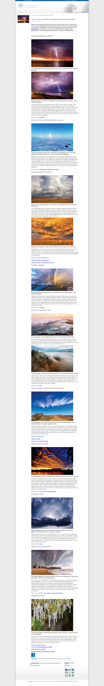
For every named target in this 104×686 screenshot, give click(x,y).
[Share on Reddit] (69, 673)
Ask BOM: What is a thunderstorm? (40, 260)
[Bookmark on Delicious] (69, 676)
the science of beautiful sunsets (48, 491)
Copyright (30, 681)
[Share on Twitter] (69, 670)
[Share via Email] (66, 673)
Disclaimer (70, 681)
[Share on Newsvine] (73, 676)
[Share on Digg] (66, 676)
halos (41, 544)
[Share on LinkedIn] (73, 670)
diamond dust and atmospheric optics (49, 169)
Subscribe (33, 658)
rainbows (42, 307)
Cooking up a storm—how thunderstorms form (42, 262)
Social (32, 15)
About (70, 0)
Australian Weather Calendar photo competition (43, 651)
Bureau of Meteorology (28, 0)
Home (66, 0)
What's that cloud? (35, 438)
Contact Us (74, 0)
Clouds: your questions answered (39, 441)
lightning (42, 117)
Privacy (75, 681)
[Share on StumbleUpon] (73, 673)
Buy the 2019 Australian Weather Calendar (41, 647)
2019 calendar (35, 29)
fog (41, 385)
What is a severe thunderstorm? (55, 593)
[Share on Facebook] (66, 670)
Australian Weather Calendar (38, 649)
